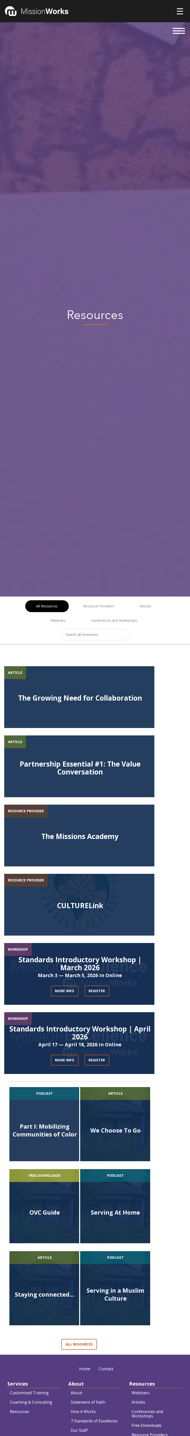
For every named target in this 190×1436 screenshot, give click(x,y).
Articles (145, 606)
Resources (19, 1411)
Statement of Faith (88, 1402)
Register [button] (97, 990)
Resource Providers (98, 606)
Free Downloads (147, 1425)
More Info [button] (64, 990)
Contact (106, 1369)
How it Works (83, 1411)
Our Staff (79, 1430)
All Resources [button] (79, 1344)
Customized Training (29, 1393)
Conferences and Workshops (114, 620)
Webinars (57, 620)
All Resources (47, 606)
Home (84, 1369)
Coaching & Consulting (31, 1402)
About (76, 1393)
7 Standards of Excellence (94, 1421)
